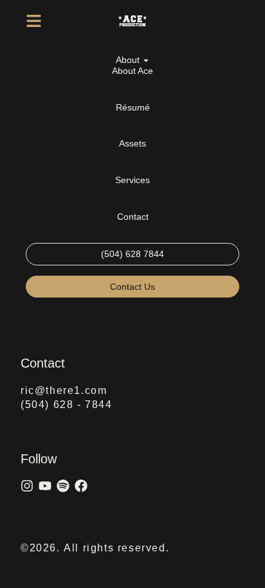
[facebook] (81, 485)
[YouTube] (45, 485)
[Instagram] (27, 485)
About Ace (132, 71)
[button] (34, 21)
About (128, 60)
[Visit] (234, 21)
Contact (133, 216)
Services (132, 180)
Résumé (133, 107)
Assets (132, 143)
